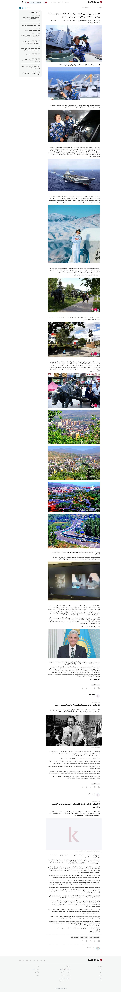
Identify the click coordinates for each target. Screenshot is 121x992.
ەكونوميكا (100, 982)
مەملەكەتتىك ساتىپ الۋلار (64, 985)
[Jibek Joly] (27, 8)
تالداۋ (48, 2)
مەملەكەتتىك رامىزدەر (65, 978)
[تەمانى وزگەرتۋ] (45, 2)
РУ (35, 2)
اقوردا (97, 8)
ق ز (28, 2)
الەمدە (100, 985)
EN (33, 2)
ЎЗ (25, 2)
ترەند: (100, 8)
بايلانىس (37, 975)
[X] (83, 689)
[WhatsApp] (94, 689)
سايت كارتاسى (35, 972)
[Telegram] (90, 689)
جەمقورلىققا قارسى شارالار (65, 982)
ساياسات (100, 975)
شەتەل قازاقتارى (95, 685)
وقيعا (90, 8)
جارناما (37, 978)
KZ (40, 2)
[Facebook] (86, 689)
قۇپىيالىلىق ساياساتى (65, 975)
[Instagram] (98, 689)
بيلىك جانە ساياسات (94, 941)
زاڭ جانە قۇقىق (84, 941)
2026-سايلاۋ (85, 8)
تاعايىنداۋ (93, 8)
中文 (31, 2)
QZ (38, 2)
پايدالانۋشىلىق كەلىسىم (65, 972)
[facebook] (37, 964)
